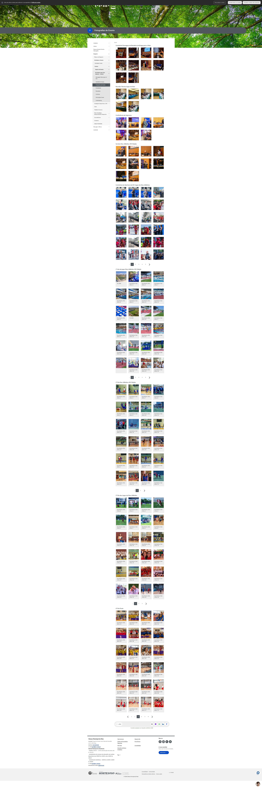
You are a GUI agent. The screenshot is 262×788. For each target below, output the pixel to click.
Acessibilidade (145, 771)
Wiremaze (171, 772)
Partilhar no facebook (166, 724)
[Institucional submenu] (133, 5)
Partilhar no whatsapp (159, 724)
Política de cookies (35, 2)
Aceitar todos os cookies (235, 2)
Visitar (167, 8)
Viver (141, 8)
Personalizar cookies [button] (220, 2)
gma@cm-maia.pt (96, 763)
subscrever (163, 752)
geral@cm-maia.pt (96, 747)
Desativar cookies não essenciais (252, 2)
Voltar (119, 724)
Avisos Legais (159, 774)
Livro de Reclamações (92, 773)
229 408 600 (96, 745)
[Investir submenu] (157, 5)
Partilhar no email (151, 724)
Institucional (128, 8)
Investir (153, 8)
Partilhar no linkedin (163, 724)
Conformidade (152, 771)
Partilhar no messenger (155, 724)
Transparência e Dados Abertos (148, 774)
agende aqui (101, 765)
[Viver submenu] (145, 5)
